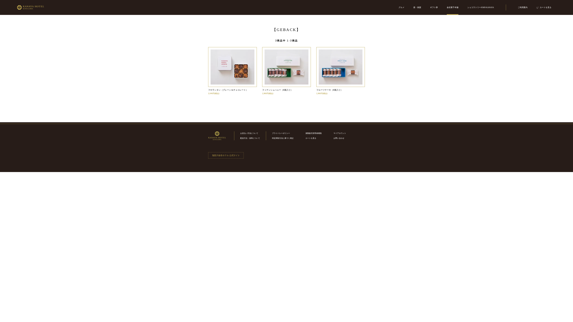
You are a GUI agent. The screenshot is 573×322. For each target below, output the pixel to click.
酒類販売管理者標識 (313, 133)
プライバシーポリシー (281, 133)
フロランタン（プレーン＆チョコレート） (228, 90)
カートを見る (310, 138)
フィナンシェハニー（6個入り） (277, 90)
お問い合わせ (339, 138)
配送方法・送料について (250, 138)
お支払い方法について (249, 133)
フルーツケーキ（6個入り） (329, 90)
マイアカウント (340, 133)
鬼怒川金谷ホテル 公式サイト (226, 155)
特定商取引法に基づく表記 (283, 138)
